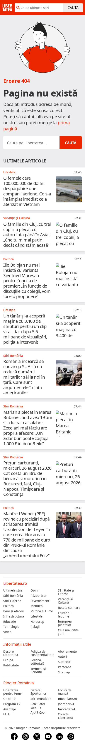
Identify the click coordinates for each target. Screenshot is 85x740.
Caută (73, 7)
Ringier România (18, 682)
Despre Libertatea (10, 653)
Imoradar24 (66, 709)
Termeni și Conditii (38, 670)
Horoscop (37, 621)
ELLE (6, 714)
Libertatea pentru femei (12, 691)
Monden (37, 606)
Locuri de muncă (64, 691)
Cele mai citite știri (68, 631)
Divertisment (40, 601)
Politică (8, 606)
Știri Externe (12, 601)
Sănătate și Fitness (66, 592)
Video (7, 632)
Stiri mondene (41, 698)
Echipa (8, 660)
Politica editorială (37, 661)
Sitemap (64, 672)
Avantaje (9, 709)
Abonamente (67, 651)
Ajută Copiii (39, 712)
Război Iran (39, 595)
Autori (62, 656)
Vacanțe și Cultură (65, 600)
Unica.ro (9, 698)
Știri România (13, 595)
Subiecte (64, 662)
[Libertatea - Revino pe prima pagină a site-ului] (7, 7)
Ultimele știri (12, 590)
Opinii (35, 590)
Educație (9, 621)
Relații (35, 626)
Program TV (11, 704)
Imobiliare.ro (67, 698)
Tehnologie (11, 626)
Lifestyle (36, 616)
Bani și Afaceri (13, 611)
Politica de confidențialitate (42, 653)
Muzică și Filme (42, 611)
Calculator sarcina (38, 705)
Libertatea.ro (15, 583)
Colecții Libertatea (65, 715)
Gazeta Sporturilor (38, 691)
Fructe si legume (64, 614)
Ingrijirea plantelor (65, 623)
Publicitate (11, 665)
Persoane (64, 667)
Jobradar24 (66, 704)
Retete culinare (69, 607)
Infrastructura (13, 616)
